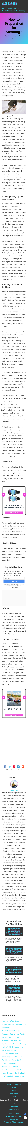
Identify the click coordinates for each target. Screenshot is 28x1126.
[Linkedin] (18, 766)
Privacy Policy (14, 1113)
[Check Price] (14, 512)
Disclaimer (14, 1119)
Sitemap (14, 1096)
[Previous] (3, 495)
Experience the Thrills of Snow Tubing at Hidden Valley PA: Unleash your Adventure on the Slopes (13, 979)
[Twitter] (9, 766)
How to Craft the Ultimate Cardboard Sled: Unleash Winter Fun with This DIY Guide (13, 1034)
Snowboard (14, 1107)
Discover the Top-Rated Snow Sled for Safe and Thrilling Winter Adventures (14, 1024)
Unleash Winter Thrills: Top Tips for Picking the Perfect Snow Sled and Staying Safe (13, 960)
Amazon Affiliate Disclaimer (14, 1122)
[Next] (24, 495)
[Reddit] (23, 766)
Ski (14, 1104)
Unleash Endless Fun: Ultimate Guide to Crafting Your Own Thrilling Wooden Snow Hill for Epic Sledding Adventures (13, 999)
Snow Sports (14, 1110)
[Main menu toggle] (24, 3)
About (14, 1088)
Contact (14, 1090)
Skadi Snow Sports (14, 1085)
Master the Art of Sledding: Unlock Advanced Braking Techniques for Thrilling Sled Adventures (13, 940)
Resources (14, 1093)
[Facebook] (5, 766)
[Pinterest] (14, 766)
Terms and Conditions (14, 1116)
